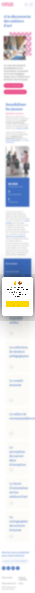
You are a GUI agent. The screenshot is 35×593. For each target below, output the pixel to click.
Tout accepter (18, 302)
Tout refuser (17, 306)
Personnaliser (18, 310)
